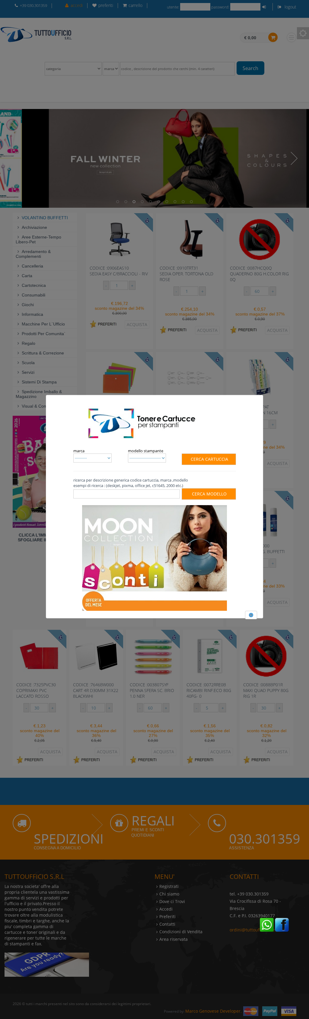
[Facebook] (281, 924)
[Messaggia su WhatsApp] (266, 924)
